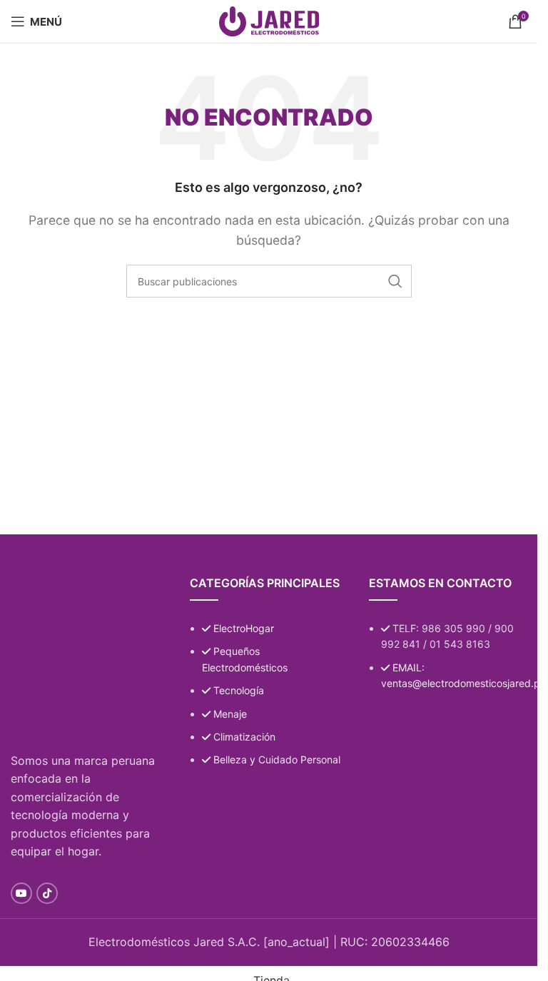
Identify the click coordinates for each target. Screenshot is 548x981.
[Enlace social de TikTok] (47, 893)
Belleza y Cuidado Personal (276, 759)
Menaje (230, 714)
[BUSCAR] (395, 281)
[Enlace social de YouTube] (21, 893)
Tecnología (238, 690)
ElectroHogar (243, 628)
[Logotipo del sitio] (269, 20)
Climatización (244, 737)
